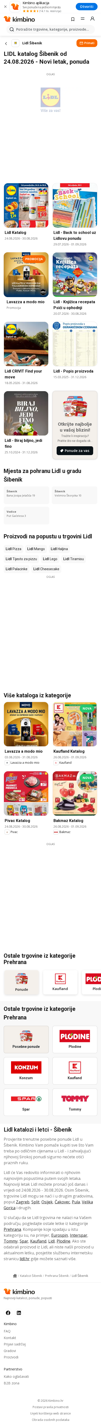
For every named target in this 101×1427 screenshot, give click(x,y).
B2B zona (11, 1383)
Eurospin (59, 1235)
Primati (89, 43)
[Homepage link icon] (15, 1276)
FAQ (7, 1331)
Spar (24, 1241)
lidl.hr (25, 1258)
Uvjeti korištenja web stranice (50, 1413)
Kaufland (38, 1241)
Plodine (63, 1241)
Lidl (51, 1241)
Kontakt (10, 1337)
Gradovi (10, 1350)
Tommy (11, 1241)
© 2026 (50, 1401)
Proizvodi (11, 1357)
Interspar (78, 1235)
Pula (76, 1202)
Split (35, 1202)
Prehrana (12, 1229)
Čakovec (62, 1202)
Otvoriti (86, 6)
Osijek (47, 1202)
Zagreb (22, 1202)
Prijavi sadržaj (15, 1344)
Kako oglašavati (16, 1376)
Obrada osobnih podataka (50, 1420)
